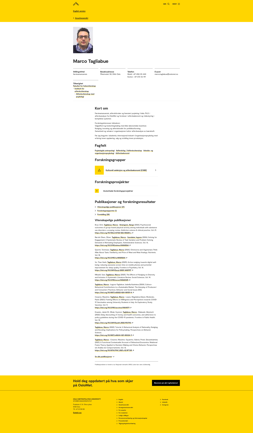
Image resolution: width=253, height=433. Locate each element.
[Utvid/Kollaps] (97, 191)
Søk (164, 4)
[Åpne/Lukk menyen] (179, 4)
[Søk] (168, 4)
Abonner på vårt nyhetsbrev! (166, 383)
